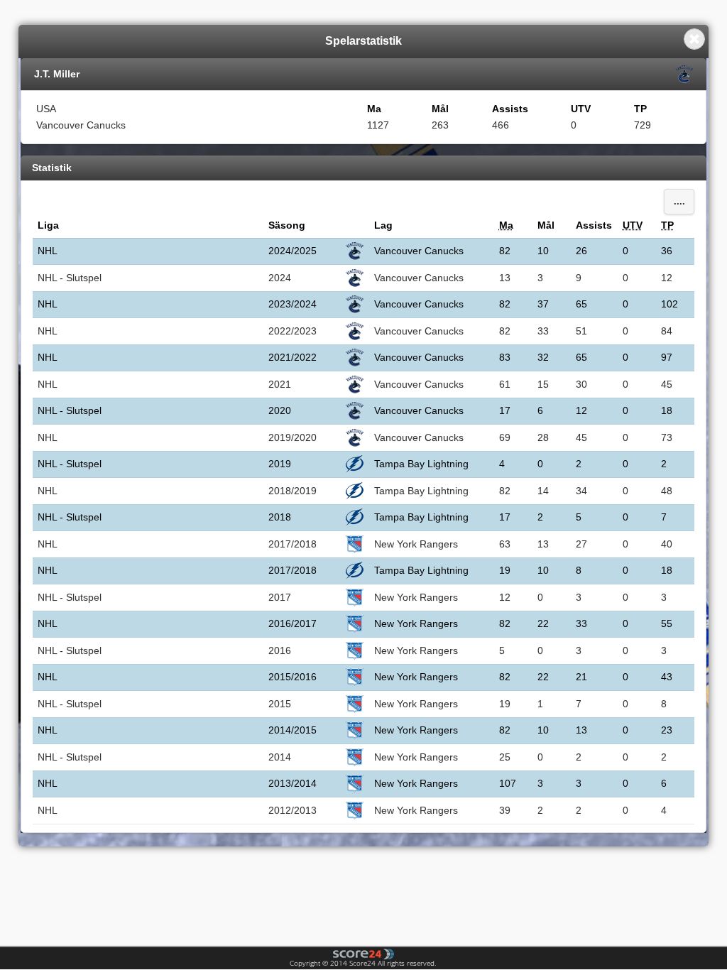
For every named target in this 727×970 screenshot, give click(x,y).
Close (694, 39)
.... (679, 202)
